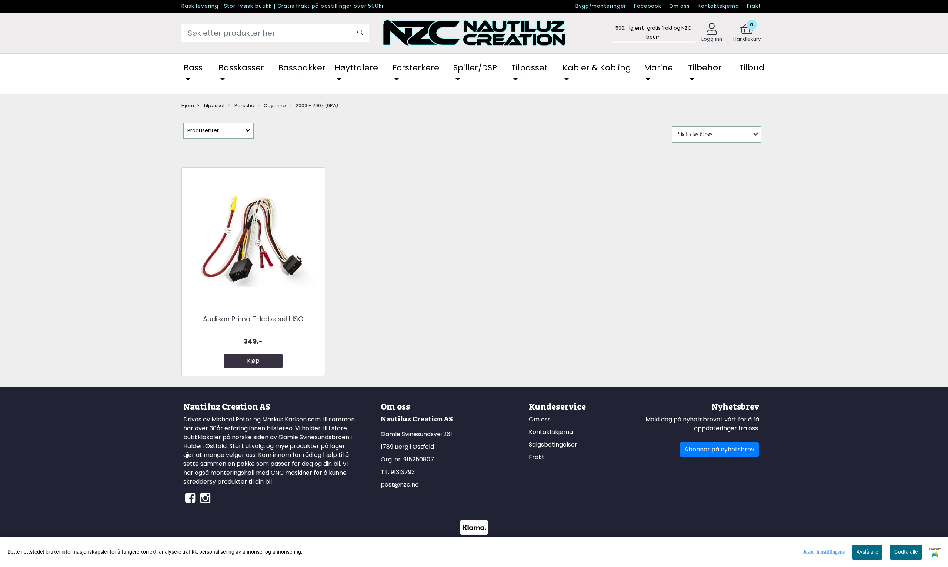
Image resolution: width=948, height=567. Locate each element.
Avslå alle (867, 552)
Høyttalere (356, 67)
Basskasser (241, 67)
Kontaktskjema (718, 6)
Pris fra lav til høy (694, 134)
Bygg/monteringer (601, 6)
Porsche (243, 105)
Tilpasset (529, 67)
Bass (193, 67)
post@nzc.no (400, 484)
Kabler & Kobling (597, 67)
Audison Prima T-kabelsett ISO (253, 319)
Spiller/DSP (475, 67)
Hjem (187, 105)
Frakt (754, 6)
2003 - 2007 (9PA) (316, 105)
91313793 (403, 472)
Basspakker (302, 67)
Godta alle (906, 552)
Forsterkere (416, 67)
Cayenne (274, 105)
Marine (658, 67)
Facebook (647, 6)
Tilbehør (704, 67)
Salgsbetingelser (553, 444)
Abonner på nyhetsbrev (719, 449)
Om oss (679, 6)
